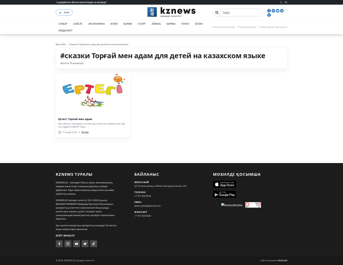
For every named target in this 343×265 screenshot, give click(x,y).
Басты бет (61, 44)
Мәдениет (66, 30)
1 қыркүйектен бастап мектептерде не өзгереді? (81, 2)
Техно (185, 23)
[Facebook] (269, 10)
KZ (286, 2)
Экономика (96, 23)
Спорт (142, 23)
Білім (198, 23)
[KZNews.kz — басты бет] (171, 12)
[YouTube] (278, 10)
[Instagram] (274, 10)
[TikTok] (269, 15)
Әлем (114, 23)
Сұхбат (63, 23)
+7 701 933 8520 (142, 196)
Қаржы (170, 23)
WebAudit (282, 260)
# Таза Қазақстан (247, 27)
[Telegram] (282, 10)
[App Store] (250, 184)
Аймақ (156, 23)
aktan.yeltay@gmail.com (147, 205)
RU (281, 2)
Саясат (78, 23)
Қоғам (127, 23)
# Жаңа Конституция (223, 27)
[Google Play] (250, 194)
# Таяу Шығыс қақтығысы (273, 27)
